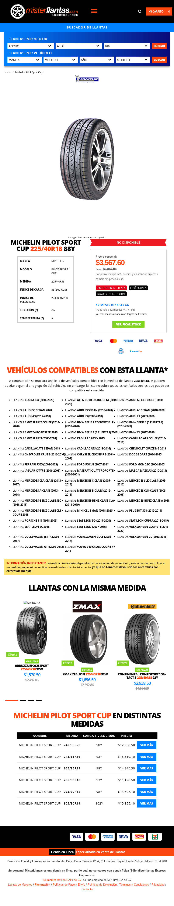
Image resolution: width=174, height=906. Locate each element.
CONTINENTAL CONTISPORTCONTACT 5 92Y (87, 676)
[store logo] (44, 11)
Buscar (159, 46)
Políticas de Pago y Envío (69, 884)
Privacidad (158, 884)
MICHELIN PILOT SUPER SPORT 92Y (142, 676)
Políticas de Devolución (102, 884)
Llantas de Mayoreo (20, 884)
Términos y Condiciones (134, 884)
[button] (11, 700)
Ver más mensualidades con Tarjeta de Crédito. (121, 313)
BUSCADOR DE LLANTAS (87, 27)
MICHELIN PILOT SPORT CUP (40, 745)
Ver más (146, 745)
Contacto (87, 889)
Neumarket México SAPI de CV (61, 880)
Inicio (7, 72)
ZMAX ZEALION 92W (30, 674)
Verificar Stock (128, 324)
